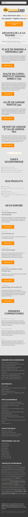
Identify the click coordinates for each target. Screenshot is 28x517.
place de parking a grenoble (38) (14, 50)
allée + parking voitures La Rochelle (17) (11, 378)
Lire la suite (8, 227)
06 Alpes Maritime (7, 466)
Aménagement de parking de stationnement (13, 412)
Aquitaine (13, 476)
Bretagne (14, 478)
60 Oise (21, 469)
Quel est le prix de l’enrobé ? (10, 168)
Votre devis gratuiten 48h (14, 24)
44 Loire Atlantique (7, 469)
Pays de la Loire (16, 487)
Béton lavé (12, 480)
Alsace (8, 476)
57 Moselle (16, 469)
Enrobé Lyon (5, 504)
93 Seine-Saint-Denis (14, 474)
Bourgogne (9, 478)
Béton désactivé (7, 191)
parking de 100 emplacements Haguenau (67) (13, 373)
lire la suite (8, 65)
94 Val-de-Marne (22, 474)
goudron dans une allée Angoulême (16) (12, 377)
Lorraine (21, 485)
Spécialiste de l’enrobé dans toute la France (11, 41)
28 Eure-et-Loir (15, 467)
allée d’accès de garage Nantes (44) (10, 375)
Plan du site (4, 407)
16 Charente (15, 466)
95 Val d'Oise (4, 476)
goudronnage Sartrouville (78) (11, 287)
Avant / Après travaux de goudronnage (11, 402)
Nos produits (6, 186)
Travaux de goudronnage (14, 492)
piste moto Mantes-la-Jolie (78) (9, 369)
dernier (19, 153)
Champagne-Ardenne (6, 482)
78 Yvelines (8, 473)
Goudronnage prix (6, 423)
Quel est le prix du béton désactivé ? (12, 172)
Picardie (23, 487)
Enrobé (14, 481)
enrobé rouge (12, 484)
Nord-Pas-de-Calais (7, 487)
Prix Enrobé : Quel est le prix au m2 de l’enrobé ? (15, 512)
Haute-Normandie (5, 485)
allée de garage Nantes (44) (14, 103)
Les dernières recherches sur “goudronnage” (13, 403)
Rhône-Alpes (10, 491)
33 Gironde (22, 467)
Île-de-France (21, 493)
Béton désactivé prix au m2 (10, 193)
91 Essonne (23, 472)
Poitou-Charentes (6, 489)
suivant (14, 153)
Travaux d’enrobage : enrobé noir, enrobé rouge (14, 388)
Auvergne (18, 476)
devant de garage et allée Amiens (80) (14, 129)
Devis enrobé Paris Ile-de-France (10, 415)
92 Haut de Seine (5, 474)
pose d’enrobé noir (8, 233)
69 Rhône (9, 471)
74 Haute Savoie (14, 471)
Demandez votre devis (8, 167)
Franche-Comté (21, 484)
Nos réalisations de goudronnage (10, 405)
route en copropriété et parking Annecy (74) (14, 76)
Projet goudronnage (8, 250)
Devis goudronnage (7, 413)
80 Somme (14, 472)
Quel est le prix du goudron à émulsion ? (13, 170)
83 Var (19, 472)
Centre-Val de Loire (19, 480)
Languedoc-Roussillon (14, 485)
